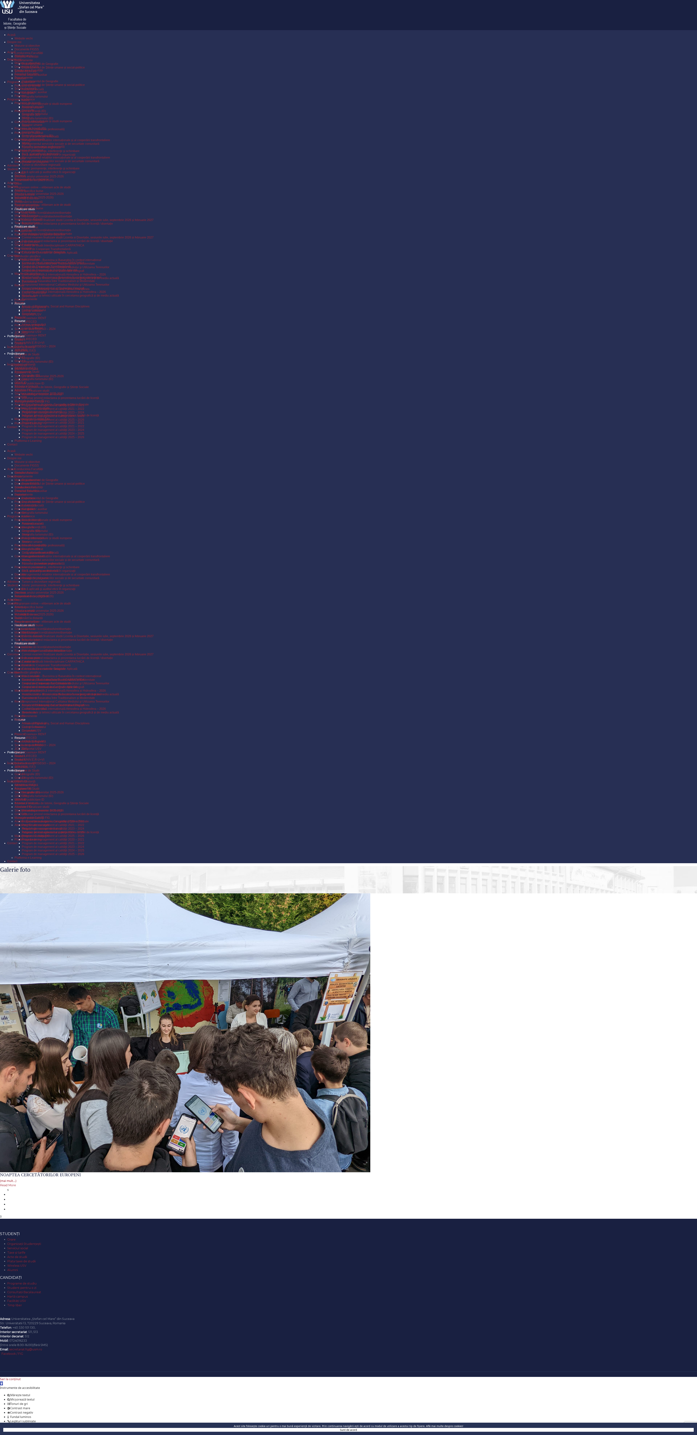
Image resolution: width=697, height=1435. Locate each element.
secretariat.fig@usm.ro (25, 1349)
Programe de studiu (22, 1283)
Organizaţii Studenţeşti (24, 1244)
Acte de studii (17, 1257)
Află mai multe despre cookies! (444, 1426)
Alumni (12, 1270)
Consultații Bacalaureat (24, 1292)
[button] (1, 1383)
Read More (8, 1185)
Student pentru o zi (21, 1288)
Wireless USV (16, 1265)
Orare (11, 1239)
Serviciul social (17, 1248)
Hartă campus (17, 1296)
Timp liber (14, 1305)
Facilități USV (16, 1301)
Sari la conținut (10, 1379)
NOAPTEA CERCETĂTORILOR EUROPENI (40, 1175)
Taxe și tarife (16, 1252)
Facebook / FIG (12, 1353)
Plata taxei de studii (21, 1261)
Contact (7, 1313)
